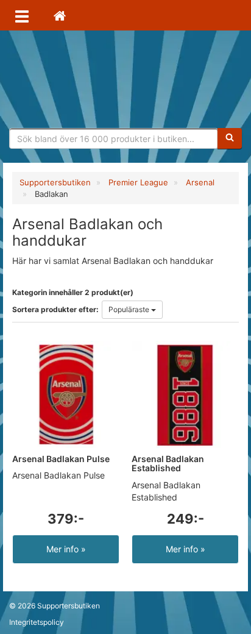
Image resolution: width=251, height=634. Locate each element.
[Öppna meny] (22, 15)
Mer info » (66, 549)
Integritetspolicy (36, 622)
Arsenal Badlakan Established (168, 463)
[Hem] (60, 15)
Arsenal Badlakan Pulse (61, 459)
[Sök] (229, 138)
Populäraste (129, 309)
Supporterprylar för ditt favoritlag (125, 79)
